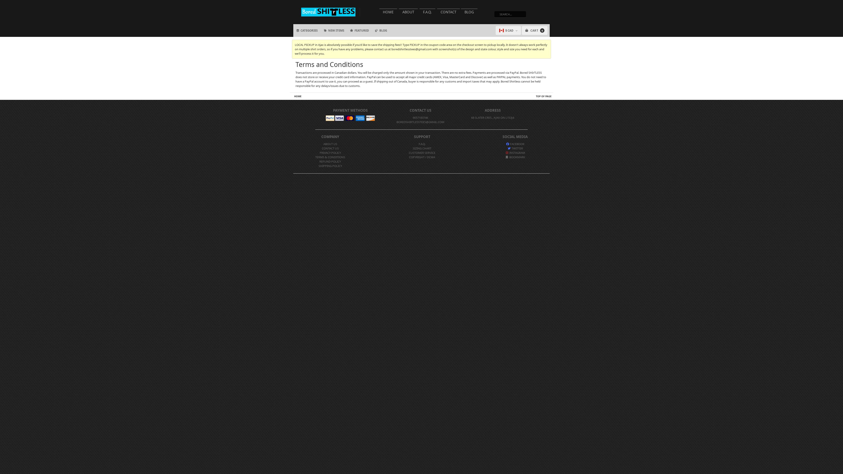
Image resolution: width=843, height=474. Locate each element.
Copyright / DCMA (422, 157)
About (408, 12)
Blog (469, 12)
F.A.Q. (427, 12)
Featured (362, 30)
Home (388, 12)
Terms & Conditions (330, 157)
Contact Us (330, 148)
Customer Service (422, 153)
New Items (336, 30)
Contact (448, 12)
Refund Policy (330, 161)
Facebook (516, 144)
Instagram (517, 153)
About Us (330, 144)
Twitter (517, 148)
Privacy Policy (330, 153)
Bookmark (517, 157)
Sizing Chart (422, 148)
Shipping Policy (330, 166)
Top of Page (543, 96)
